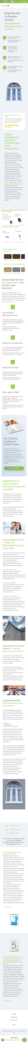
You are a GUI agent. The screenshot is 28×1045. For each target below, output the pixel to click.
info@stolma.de (22, 1)
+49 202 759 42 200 (14, 829)
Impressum (14, 1017)
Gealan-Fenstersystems (8, 301)
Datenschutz (14, 1020)
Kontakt (14, 1014)
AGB (14, 1024)
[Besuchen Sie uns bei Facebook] (14, 1)
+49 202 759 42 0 (5, 1)
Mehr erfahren (7, 906)
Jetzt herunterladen (14, 468)
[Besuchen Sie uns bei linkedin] (12, 1)
